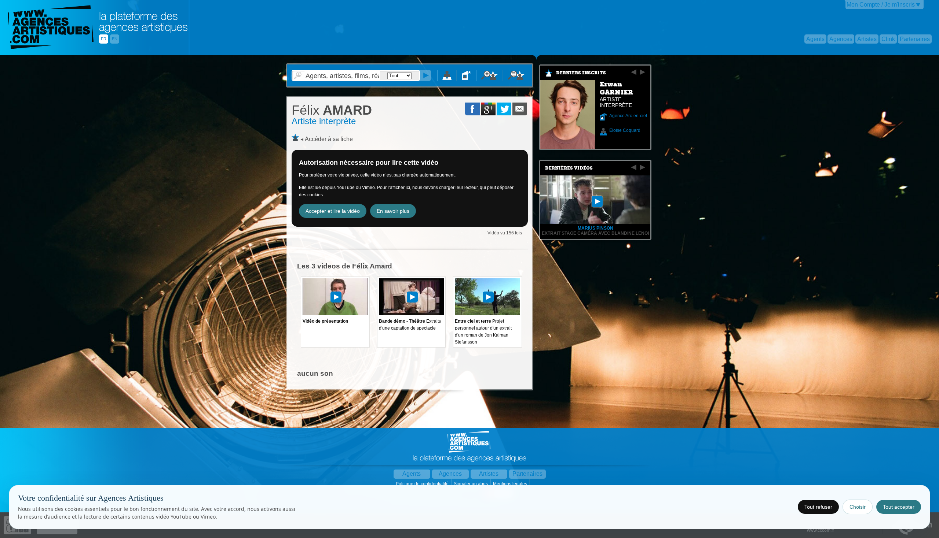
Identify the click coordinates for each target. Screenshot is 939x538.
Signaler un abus (471, 483)
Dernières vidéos (569, 168)
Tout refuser (818, 507)
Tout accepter (898, 507)
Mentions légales (510, 483)
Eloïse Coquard (624, 130)
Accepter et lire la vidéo (333, 211)
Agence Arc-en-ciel (628, 115)
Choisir (858, 507)
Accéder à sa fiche (329, 139)
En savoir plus (393, 211)
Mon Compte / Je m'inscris (881, 4)
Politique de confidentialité (423, 483)
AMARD (332, 110)
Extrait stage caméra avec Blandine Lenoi (595, 233)
